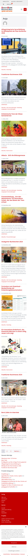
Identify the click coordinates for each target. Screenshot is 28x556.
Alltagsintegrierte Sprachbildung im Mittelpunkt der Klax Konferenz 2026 (13, 31)
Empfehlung (4, 474)
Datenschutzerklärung (15, 554)
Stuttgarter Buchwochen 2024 (12, 242)
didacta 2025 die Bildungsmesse (13, 155)
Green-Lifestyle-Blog (6, 522)
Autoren (3, 500)
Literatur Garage (5, 520)
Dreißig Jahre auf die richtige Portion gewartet (13, 462)
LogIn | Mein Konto (17, 1)
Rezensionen (9, 150)
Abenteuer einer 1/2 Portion (9, 458)
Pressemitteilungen (11, 237)
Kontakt (3, 508)
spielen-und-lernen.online (7, 518)
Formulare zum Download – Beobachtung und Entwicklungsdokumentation (11, 288)
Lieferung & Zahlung (6, 509)
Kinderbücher (5, 477)
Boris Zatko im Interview (10, 412)
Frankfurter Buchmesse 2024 (11, 375)
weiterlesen (4, 66)
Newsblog (8, 69)
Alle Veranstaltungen (11, 107)
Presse (3, 511)
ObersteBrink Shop (6, 479)
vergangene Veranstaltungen (8, 109)
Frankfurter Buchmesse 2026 (11, 74)
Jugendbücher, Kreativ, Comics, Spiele (11, 476)
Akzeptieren (14, 543)
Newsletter (6, 1)
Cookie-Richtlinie (6, 554)
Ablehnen (14, 546)
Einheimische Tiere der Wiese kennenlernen (11, 115)
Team (2, 502)
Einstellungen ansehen (14, 550)
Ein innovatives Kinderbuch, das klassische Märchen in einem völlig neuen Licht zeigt (13, 331)
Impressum (22, 554)
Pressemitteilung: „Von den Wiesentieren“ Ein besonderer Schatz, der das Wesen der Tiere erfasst (12, 199)
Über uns (3, 497)
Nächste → (17, 451)
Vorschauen (4, 499)
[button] (26, 527)
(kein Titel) (4, 460)
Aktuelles (3, 69)
